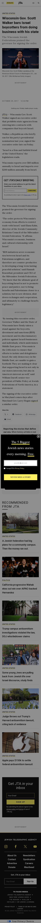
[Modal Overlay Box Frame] (20, 461)
